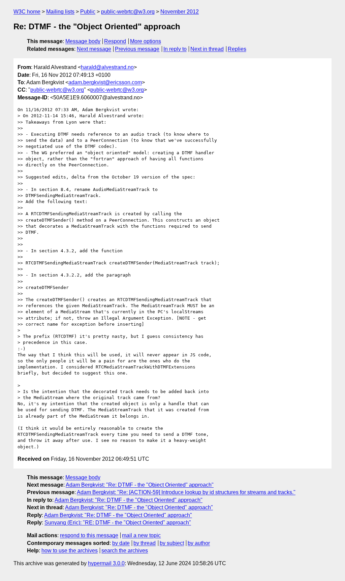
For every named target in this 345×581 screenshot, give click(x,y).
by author (199, 543)
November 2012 (179, 11)
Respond (115, 41)
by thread (144, 543)
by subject (172, 543)
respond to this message (89, 535)
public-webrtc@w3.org (128, 11)
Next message (94, 49)
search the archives (124, 550)
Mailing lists (60, 11)
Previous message (137, 49)
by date (121, 543)
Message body (82, 41)
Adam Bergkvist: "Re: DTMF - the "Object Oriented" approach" (140, 485)
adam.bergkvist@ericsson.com (105, 82)
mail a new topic (141, 535)
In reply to (175, 49)
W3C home (26, 11)
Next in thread (207, 49)
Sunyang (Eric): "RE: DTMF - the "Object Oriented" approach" (117, 522)
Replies (237, 49)
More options (145, 41)
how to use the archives (69, 550)
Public (87, 11)
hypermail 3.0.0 (106, 563)
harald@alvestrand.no (107, 67)
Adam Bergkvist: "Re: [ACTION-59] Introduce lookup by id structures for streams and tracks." (186, 492)
